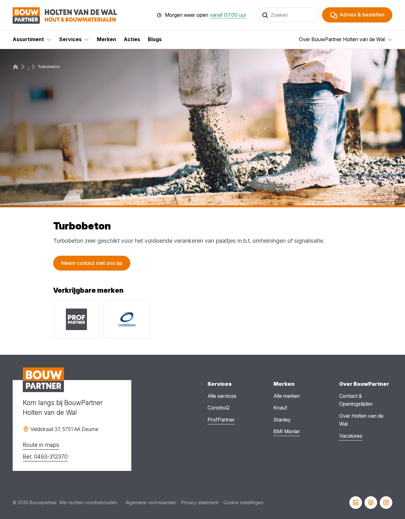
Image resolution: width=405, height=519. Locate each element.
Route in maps (41, 444)
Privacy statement (199, 502)
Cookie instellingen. (243, 502)
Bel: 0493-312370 (45, 456)
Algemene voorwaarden (151, 502)
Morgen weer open (205, 15)
